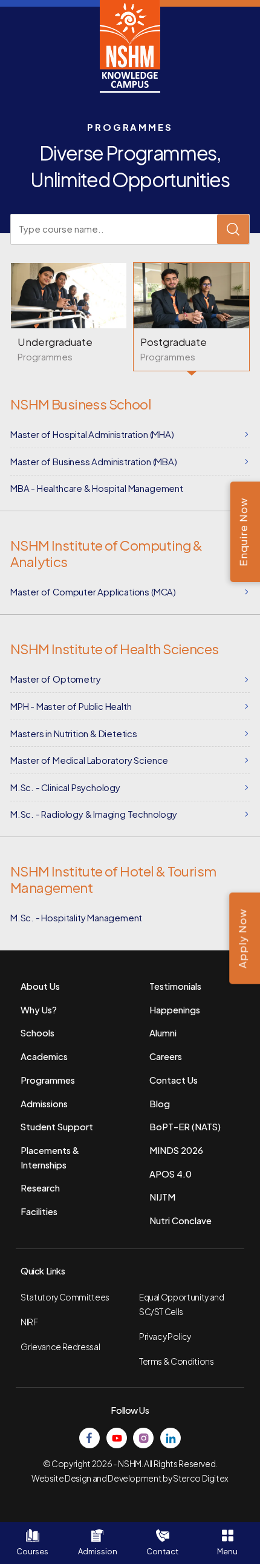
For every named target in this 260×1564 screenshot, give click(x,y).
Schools (37, 1032)
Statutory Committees (65, 1297)
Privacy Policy (165, 1336)
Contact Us (173, 1080)
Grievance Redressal (60, 1347)
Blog (159, 1103)
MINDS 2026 (176, 1150)
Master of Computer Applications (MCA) (93, 591)
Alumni (163, 1032)
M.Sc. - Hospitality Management (76, 917)
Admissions (44, 1103)
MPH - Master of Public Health (70, 706)
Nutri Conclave (180, 1220)
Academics (44, 1056)
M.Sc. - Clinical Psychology (65, 787)
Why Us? (39, 1009)
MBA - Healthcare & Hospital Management (96, 488)
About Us (40, 986)
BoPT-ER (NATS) (185, 1126)
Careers (165, 1056)
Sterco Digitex (201, 1478)
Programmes (48, 1080)
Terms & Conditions (176, 1361)
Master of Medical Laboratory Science (89, 760)
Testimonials (175, 986)
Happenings (174, 1009)
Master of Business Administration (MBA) (93, 461)
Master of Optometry (55, 679)
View (68, 317)
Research (40, 1187)
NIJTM (162, 1196)
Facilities (39, 1211)
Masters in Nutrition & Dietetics (73, 733)
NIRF (29, 1322)
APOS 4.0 (170, 1173)
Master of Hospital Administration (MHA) (92, 434)
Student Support (57, 1126)
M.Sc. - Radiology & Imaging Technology (93, 814)
